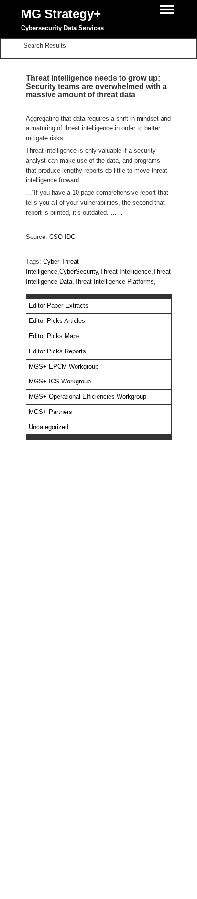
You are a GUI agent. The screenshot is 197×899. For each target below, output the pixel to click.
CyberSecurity (78, 271)
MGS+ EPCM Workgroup (63, 366)
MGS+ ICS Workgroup (60, 381)
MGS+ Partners (50, 411)
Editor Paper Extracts (58, 305)
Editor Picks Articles (57, 320)
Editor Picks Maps (54, 336)
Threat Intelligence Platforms (114, 281)
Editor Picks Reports (57, 351)
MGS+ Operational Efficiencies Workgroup (87, 396)
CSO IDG (62, 236)
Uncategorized (48, 427)
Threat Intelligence (125, 271)
